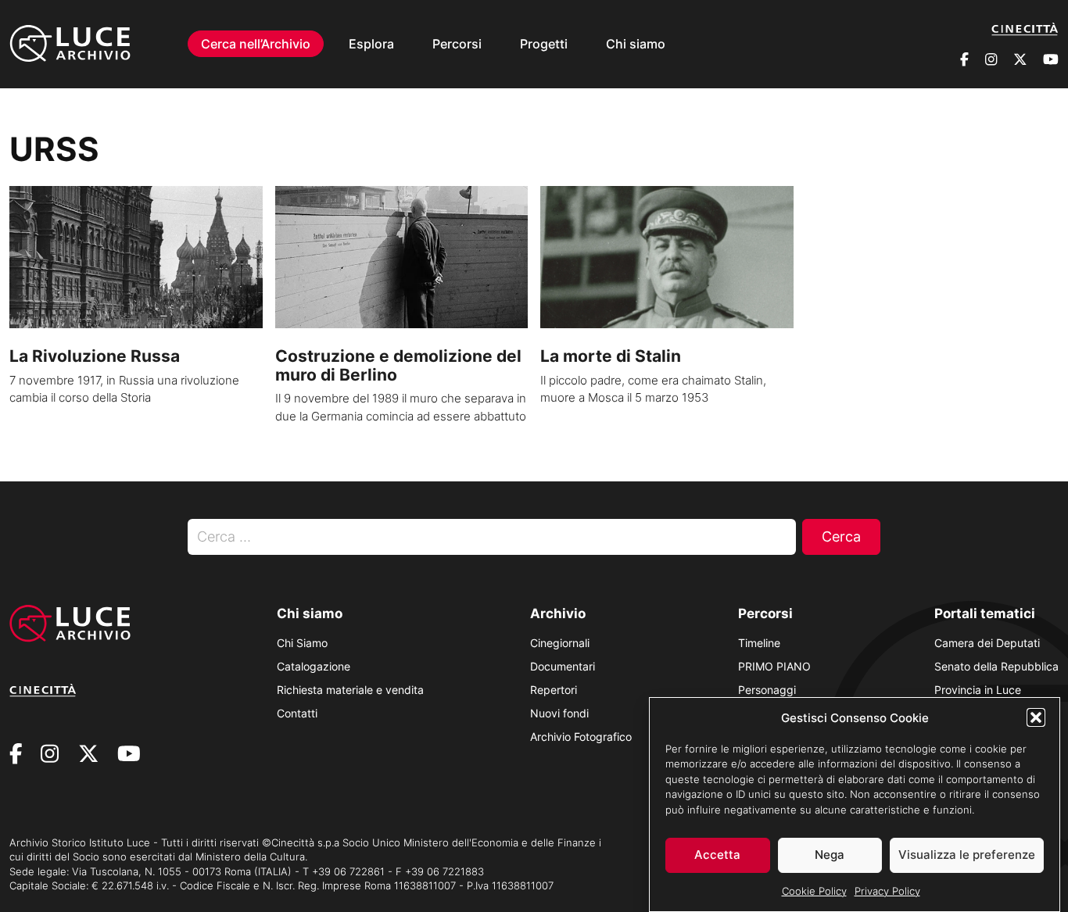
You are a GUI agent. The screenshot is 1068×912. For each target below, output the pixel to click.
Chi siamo (635, 44)
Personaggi (767, 689)
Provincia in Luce (977, 689)
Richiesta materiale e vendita (350, 689)
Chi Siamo (302, 642)
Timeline (759, 642)
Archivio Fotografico (581, 736)
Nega (829, 854)
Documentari (562, 666)
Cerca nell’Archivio (255, 44)
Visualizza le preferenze (966, 854)
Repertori (553, 689)
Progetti (544, 44)
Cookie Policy (814, 890)
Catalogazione (313, 666)
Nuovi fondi (559, 713)
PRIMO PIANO (774, 666)
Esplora (371, 44)
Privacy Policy (887, 890)
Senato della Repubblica (996, 666)
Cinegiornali (560, 642)
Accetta (717, 854)
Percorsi (457, 44)
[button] (1036, 717)
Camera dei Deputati (987, 642)
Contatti (297, 713)
